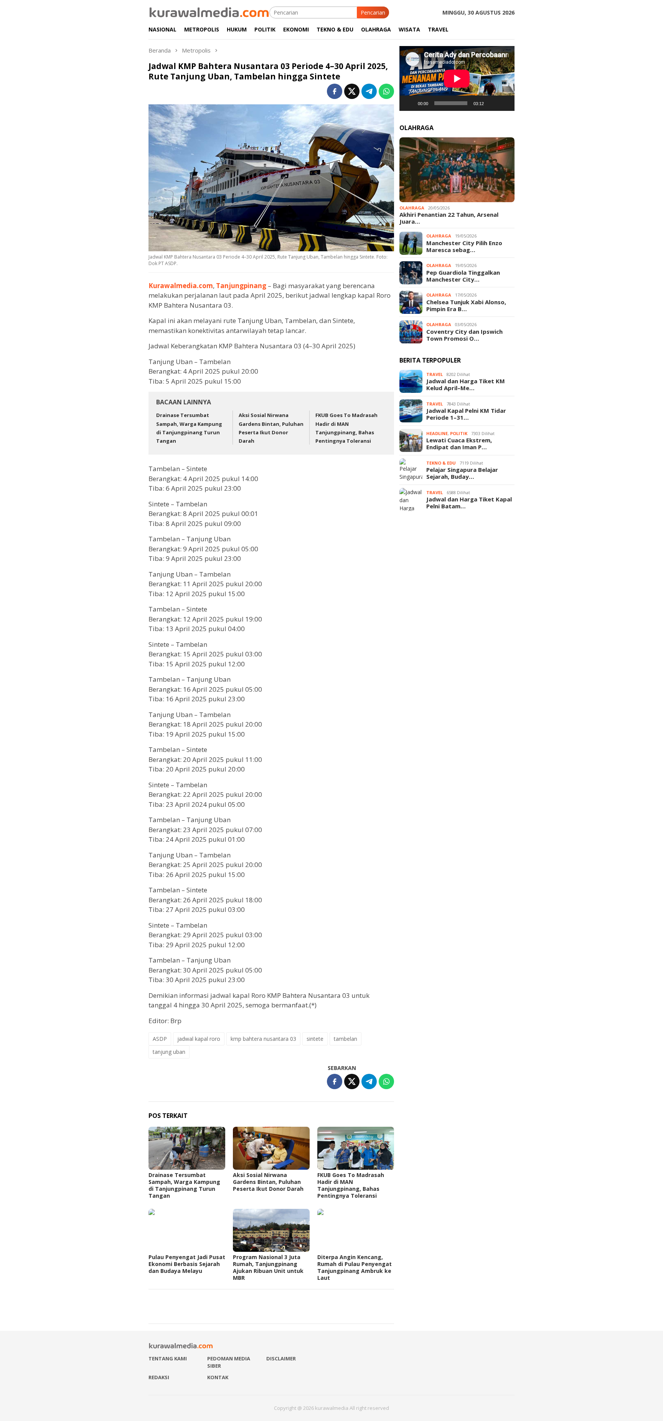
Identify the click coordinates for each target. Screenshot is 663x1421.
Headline (437, 433)
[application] (457, 78)
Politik (458, 433)
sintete (315, 1038)
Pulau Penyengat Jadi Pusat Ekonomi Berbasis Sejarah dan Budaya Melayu (186, 1263)
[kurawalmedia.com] (208, 11)
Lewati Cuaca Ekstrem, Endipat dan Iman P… (459, 444)
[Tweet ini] (352, 91)
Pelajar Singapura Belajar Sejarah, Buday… (462, 473)
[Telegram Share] (369, 91)
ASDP (160, 1038)
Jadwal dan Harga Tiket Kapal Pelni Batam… (469, 503)
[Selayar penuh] (504, 103)
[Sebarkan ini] (334, 91)
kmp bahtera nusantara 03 (263, 1038)
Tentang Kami (167, 1358)
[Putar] (409, 103)
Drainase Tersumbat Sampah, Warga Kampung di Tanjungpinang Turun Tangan (184, 1185)
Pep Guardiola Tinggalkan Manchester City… (463, 276)
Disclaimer (281, 1358)
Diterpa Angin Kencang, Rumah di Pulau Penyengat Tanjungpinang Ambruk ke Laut (354, 1267)
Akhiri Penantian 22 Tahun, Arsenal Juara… (448, 218)
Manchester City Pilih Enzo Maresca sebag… (464, 246)
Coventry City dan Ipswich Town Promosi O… (464, 335)
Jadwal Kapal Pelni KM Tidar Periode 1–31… (466, 414)
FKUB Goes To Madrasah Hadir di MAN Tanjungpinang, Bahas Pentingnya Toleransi (350, 1185)
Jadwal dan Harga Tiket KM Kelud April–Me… (465, 385)
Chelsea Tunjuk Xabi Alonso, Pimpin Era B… (466, 305)
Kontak (217, 1377)
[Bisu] (492, 103)
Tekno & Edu (441, 463)
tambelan (345, 1038)
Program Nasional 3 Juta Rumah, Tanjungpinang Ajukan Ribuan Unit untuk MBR (268, 1267)
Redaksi (158, 1377)
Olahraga (411, 208)
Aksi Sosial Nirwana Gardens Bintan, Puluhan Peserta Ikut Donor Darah (268, 1181)
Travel (434, 374)
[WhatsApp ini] (386, 91)
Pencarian (373, 12)
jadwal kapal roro (198, 1038)
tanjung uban (169, 1051)
